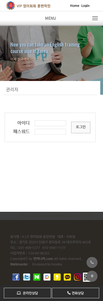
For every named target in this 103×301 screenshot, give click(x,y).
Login (85, 5)
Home (74, 5)
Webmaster (19, 264)
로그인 (81, 127)
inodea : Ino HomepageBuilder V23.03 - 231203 (57, 216)
